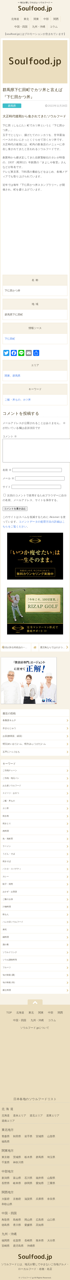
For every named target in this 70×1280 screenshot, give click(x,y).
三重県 (51, 1183)
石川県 (28, 1177)
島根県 (17, 1219)
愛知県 (40, 1183)
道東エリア (52, 1115)
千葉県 (6, 1162)
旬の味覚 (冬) (9, 982)
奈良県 (51, 1198)
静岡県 (28, 1183)
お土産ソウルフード (12, 785)
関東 (36, 18)
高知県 (40, 1224)
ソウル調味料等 (10, 960)
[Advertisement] (35, 232)
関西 (56, 18)
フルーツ (7, 967)
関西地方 (8, 1192)
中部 (46, 18)
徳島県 (6, 1224)
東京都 (6, 1157)
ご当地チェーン (10, 770)
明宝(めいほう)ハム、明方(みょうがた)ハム (24, 744)
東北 (26, 18)
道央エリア (19, 1115)
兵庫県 (40, 1198)
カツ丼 (27, 399)
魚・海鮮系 (8, 838)
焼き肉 (6, 816)
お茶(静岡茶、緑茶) (12, 736)
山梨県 (51, 1177)
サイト (7, 486)
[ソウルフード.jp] (35, 8)
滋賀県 (28, 1198)
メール (8, 478)
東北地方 (8, 1129)
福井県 (40, 1177)
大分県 (51, 1240)
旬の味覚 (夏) (9, 975)
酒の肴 (6, 944)
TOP (9, 1012)
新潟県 (6, 1177)
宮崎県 (6, 1245)
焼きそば (7, 861)
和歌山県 (7, 1204)
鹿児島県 (18, 1245)
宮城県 (40, 1136)
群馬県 (16, 375)
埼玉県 (51, 1157)
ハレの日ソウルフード (13, 922)
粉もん (6, 914)
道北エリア (36, 1115)
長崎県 (28, 1240)
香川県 (17, 1224)
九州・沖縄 (38, 26)
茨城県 (17, 1157)
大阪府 (6, 1198)
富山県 (17, 1177)
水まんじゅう (9, 728)
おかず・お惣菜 (10, 892)
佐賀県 (17, 1240)
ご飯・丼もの (12, 399)
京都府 (17, 1198)
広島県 (40, 1219)
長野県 (6, 1183)
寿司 (5, 929)
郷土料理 (7, 990)
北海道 (15, 18)
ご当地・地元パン (11, 778)
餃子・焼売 (8, 884)
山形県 (51, 1136)
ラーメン (7, 846)
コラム (54, 26)
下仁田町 (10, 338)
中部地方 (8, 1171)
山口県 (51, 1219)
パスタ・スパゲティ (12, 869)
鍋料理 (6, 937)
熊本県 (40, 1240)
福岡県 (6, 1240)
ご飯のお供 (8, 899)
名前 (7, 469)
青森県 (6, 1136)
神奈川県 (18, 1162)
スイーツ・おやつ (11, 793)
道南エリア (8, 1120)
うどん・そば (9, 854)
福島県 (6, 1141)
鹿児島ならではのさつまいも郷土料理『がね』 (54, 647)
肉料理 (6, 831)
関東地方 (8, 1150)
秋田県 (17, 1136)
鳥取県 (6, 1219)
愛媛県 (28, 1224)
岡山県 (28, 1219)
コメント (10, 436)
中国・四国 (20, 26)
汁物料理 (7, 907)
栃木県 (28, 1157)
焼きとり (7, 823)
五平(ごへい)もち (11, 751)
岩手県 (28, 1136)
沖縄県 (31, 1245)
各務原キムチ (9, 720)
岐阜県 (17, 1183)
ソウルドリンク (10, 952)
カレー (6, 876)
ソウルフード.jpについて (34, 1027)
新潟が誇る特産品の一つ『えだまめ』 (17, 647)
